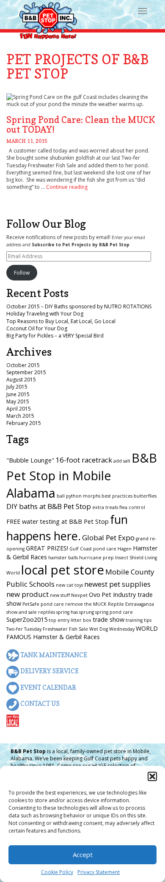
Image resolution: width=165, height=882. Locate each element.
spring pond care (114, 612)
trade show (108, 619)
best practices (117, 496)
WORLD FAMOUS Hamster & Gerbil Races (82, 632)
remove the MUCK (86, 604)
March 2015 (20, 415)
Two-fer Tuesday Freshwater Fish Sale (47, 629)
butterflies (145, 496)
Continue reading (67, 187)
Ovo (94, 595)
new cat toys (69, 585)
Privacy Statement (98, 872)
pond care (52, 604)
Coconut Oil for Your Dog (36, 328)
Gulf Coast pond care (92, 549)
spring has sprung (75, 612)
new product (27, 594)
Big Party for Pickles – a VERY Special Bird (55, 335)
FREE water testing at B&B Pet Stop (57, 521)
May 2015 (17, 401)
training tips (138, 620)
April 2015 (18, 408)
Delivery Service (49, 671)
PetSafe (30, 604)
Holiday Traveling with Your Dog (44, 313)
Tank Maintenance (53, 655)
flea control (132, 507)
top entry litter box (70, 620)
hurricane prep (96, 558)
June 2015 (18, 394)
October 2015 (23, 365)
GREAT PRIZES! (47, 548)
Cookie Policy (57, 872)
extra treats (105, 507)
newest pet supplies (117, 584)
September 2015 (26, 372)
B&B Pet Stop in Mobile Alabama (81, 475)
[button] (152, 776)
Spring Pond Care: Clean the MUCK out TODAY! (80, 124)
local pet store (62, 569)
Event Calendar (47, 687)
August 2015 (21, 379)
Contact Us (39, 704)
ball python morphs (78, 496)
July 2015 (17, 386)
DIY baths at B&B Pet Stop (48, 506)
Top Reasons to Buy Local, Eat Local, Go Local (61, 321)
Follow (22, 272)
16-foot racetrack (83, 460)
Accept (83, 854)
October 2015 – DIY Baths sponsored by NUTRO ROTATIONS (78, 306)
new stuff (60, 595)
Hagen (125, 549)
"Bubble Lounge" (30, 460)
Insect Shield (129, 558)
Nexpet (79, 595)
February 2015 (23, 423)
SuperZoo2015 (26, 619)
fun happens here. (67, 527)
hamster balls (63, 558)
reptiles (46, 612)
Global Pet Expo (108, 537)
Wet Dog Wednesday (112, 629)
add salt (121, 461)
